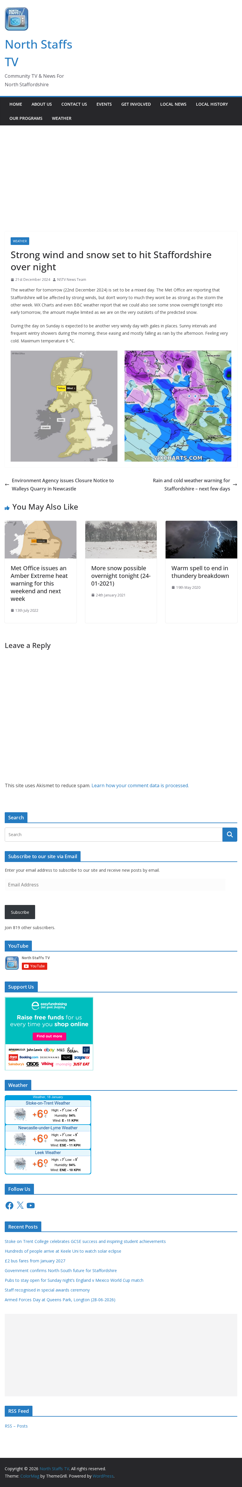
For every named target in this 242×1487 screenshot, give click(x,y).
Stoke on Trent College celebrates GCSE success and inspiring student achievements (86, 1241)
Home (15, 104)
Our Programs (25, 118)
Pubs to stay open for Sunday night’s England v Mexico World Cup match (74, 1280)
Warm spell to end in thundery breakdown (200, 572)
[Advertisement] (121, 169)
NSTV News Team (71, 279)
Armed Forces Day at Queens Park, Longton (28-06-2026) (60, 1299)
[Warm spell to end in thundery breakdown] (201, 525)
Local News (173, 104)
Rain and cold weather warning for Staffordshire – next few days (191, 484)
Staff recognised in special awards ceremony (47, 1290)
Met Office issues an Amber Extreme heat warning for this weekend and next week (39, 583)
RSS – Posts (16, 1426)
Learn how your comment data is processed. (140, 785)
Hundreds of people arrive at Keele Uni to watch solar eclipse (63, 1251)
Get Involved (136, 104)
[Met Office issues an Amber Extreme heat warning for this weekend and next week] (40, 525)
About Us (42, 104)
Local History (212, 104)
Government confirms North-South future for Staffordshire (61, 1270)
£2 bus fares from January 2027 (35, 1261)
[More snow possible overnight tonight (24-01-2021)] (121, 525)
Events (104, 104)
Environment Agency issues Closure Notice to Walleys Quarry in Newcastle (63, 484)
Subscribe (20, 912)
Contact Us (74, 104)
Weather (61, 118)
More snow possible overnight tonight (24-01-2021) (121, 575)
